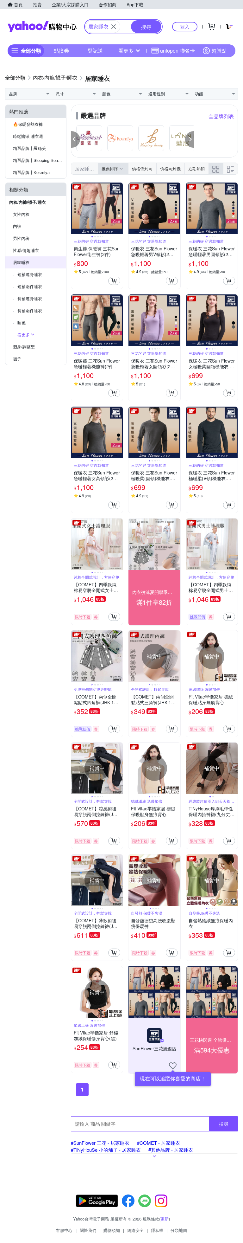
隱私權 (157, 1230)
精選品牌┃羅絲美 (29, 148)
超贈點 (219, 50)
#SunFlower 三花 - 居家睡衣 (100, 1142)
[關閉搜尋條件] (113, 26)
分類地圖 (179, 1230)
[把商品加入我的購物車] (114, 281)
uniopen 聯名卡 (177, 50)
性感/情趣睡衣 (26, 250)
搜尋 (223, 1123)
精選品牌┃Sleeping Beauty (38, 160)
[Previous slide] (75, 208)
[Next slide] (119, 208)
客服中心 (64, 1230)
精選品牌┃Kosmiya (31, 172)
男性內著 (21, 238)
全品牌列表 (221, 116)
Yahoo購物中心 (42, 26)
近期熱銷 (196, 168)
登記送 (95, 50)
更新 (164, 1219)
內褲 (17, 226)
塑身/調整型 (24, 347)
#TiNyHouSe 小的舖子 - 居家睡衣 (106, 1149)
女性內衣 (21, 214)
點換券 (61, 50)
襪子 (17, 359)
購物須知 (111, 1230)
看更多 (126, 50)
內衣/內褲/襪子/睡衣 (27, 202)
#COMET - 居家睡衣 (158, 1142)
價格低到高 (142, 168)
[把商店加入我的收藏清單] (173, 1066)
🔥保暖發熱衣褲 (28, 124)
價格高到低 (170, 168)
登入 (185, 26)
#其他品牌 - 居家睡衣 (170, 1149)
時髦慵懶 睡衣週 (28, 136)
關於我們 (88, 1230)
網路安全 (135, 1230)
